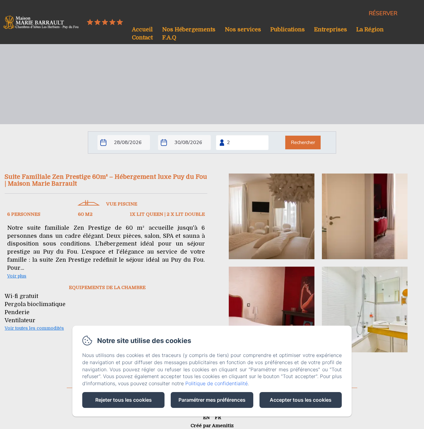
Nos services (243, 29)
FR (218, 417)
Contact (142, 37)
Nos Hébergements (188, 29)
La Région (370, 29)
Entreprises (330, 29)
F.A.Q (169, 37)
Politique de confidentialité (216, 383)
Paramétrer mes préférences (212, 400)
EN (206, 417)
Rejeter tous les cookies (123, 400)
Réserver (383, 13)
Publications (287, 29)
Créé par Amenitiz (212, 425)
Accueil (142, 29)
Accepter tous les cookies (301, 400)
